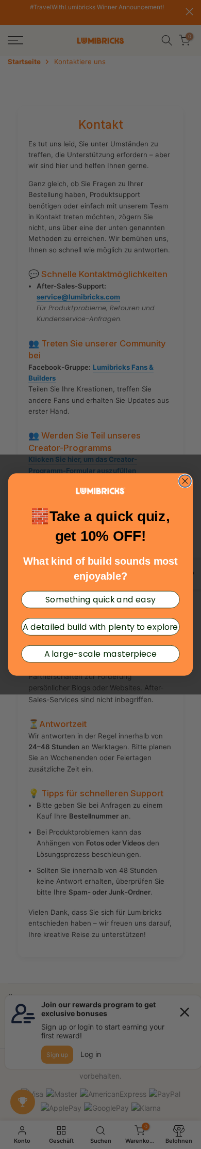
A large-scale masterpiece (100, 653)
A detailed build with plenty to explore (100, 626)
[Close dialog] (185, 481)
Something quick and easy (100, 599)
